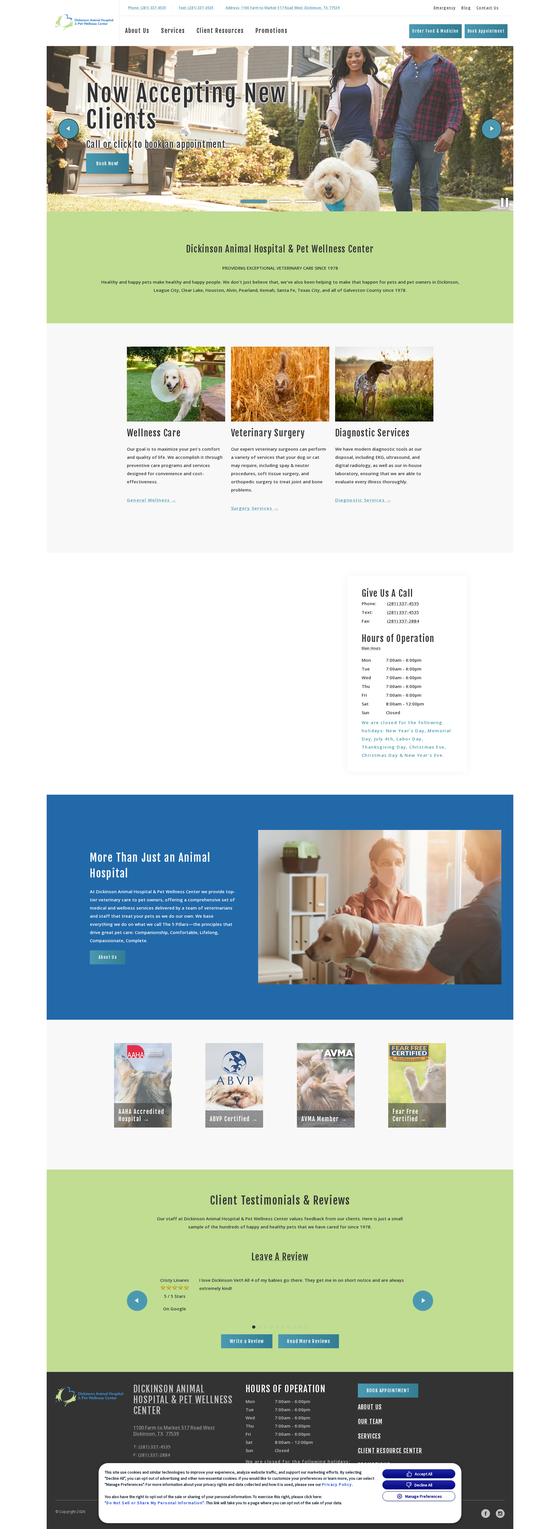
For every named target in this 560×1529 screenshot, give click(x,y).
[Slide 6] (283, 1327)
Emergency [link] (445, 7)
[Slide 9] (300, 1327)
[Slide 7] (289, 1327)
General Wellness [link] (148, 500)
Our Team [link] (370, 1421)
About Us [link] (108, 957)
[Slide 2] (280, 201)
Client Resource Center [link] (390, 1450)
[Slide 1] (253, 201)
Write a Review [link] (247, 1341)
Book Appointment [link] (486, 31)
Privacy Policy (337, 1484)
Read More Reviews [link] (308, 1341)
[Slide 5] (277, 1327)
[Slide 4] (271, 1327)
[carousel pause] (504, 202)
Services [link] (369, 1436)
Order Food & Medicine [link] (435, 31)
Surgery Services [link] (251, 508)
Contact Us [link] (488, 7)
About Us (137, 30)
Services (173, 30)
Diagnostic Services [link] (360, 500)
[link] (84, 23)
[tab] (373, 649)
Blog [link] (466, 7)
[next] (491, 129)
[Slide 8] (294, 1327)
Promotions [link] (272, 30)
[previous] (68, 129)
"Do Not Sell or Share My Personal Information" (154, 1502)
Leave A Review (279, 1256)
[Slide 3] (306, 201)
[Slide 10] (306, 1327)
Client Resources (220, 30)
